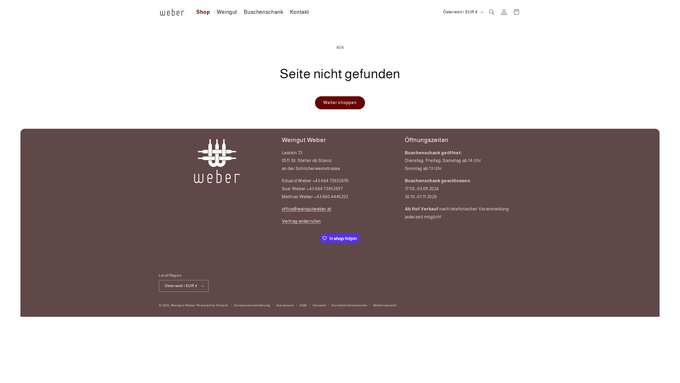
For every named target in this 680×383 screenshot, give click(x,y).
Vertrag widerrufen (301, 221)
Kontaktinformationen (349, 305)
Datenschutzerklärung (252, 305)
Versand (319, 305)
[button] (492, 12)
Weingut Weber (183, 305)
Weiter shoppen (340, 102)
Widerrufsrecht (385, 305)
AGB (303, 305)
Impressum (285, 305)
